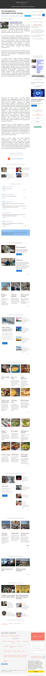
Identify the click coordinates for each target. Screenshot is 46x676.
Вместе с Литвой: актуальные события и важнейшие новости (7, 329)
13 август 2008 (11, 15)
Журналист (5, 247)
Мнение (18, 641)
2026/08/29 (18, 243)
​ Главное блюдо (15, 454)
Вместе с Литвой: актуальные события (8, 320)
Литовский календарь (8, 587)
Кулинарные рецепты (5, 366)
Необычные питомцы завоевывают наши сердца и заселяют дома (25, 505)
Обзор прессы (32, 6)
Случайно (10, 623)
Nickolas (3, 201)
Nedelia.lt (3, 635)
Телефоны (15, 651)
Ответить (4, 190)
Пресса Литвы (20, 646)
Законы (23, 651)
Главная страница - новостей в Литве (19, 6)
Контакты (8, 635)
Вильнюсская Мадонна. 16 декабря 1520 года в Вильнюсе (11, 614)
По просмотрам (17, 623)
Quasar (3, 194)
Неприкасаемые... (15, 533)
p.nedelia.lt (40, 656)
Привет (3, 221)
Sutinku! (36, 671)
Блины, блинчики (25, 400)
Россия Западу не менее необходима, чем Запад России (25, 175)
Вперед (20, 153)
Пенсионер (5, 318)
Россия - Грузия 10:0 (11, 168)
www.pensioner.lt (34, 656)
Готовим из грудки (5, 454)
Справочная (6, 651)
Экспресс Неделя (5, 365)
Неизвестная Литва (7, 559)
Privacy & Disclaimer (22, 670)
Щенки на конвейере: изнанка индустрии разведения (26, 488)
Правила (19, 651)
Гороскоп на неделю (37, 90)
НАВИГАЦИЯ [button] (22, 4)
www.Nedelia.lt (22, 2)
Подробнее (19, 254)
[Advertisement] (15, 87)
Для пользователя (38, 114)
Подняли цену (19, 260)
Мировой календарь (22, 587)
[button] (3, 528)
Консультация (6, 246)
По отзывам (4, 623)
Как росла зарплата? (21, 247)
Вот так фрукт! (14, 431)
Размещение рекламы (15, 635)
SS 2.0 (11, 671)
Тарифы (9, 651)
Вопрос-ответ (26, 641)
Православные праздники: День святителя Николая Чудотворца (22, 597)
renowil (3, 186)
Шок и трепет (5, 486)
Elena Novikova (5, 15)
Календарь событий (7, 586)
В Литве (4, 641)
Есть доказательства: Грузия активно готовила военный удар (10, 176)
